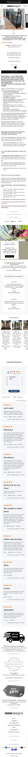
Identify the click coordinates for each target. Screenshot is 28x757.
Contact (14, 727)
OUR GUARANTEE (14, 211)
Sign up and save (14, 736)
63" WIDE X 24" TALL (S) (14, 54)
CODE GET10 (9, 256)
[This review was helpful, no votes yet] (20, 447)
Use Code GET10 (14, 707)
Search (14, 718)
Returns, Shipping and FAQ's (14, 725)
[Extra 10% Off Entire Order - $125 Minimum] (14, 691)
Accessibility (14, 720)
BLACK (15, 67)
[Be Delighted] (14, 664)
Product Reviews (14, 729)
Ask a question (14, 217)
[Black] (5, 349)
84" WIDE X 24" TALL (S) (14, 57)
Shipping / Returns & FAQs (14, 214)
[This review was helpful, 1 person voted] (20, 419)
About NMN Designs (14, 723)
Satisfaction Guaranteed (14, 731)
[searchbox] (7, 397)
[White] (6, 349)
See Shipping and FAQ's (14, 653)
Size (14, 51)
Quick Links (14, 740)
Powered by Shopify (14, 755)
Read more (9, 442)
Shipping (9, 46)
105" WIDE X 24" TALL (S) (14, 61)
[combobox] (21, 400)
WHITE (12, 67)
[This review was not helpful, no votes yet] (22, 419)
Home (13, 33)
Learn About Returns (14, 680)
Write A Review (14, 391)
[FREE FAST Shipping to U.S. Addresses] (14, 637)
